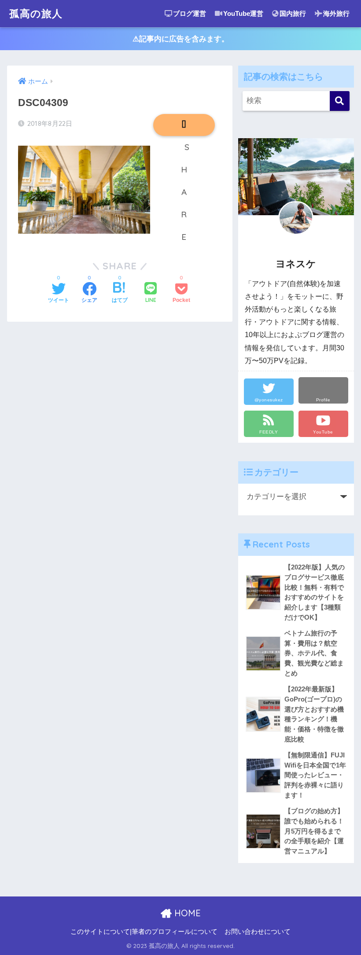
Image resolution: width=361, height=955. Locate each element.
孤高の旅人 (36, 13)
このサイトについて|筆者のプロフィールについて (143, 931)
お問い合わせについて (258, 931)
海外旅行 (336, 13)
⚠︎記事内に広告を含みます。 (181, 39)
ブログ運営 (189, 13)
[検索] (340, 101)
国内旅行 (293, 13)
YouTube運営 (243, 13)
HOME (186, 912)
